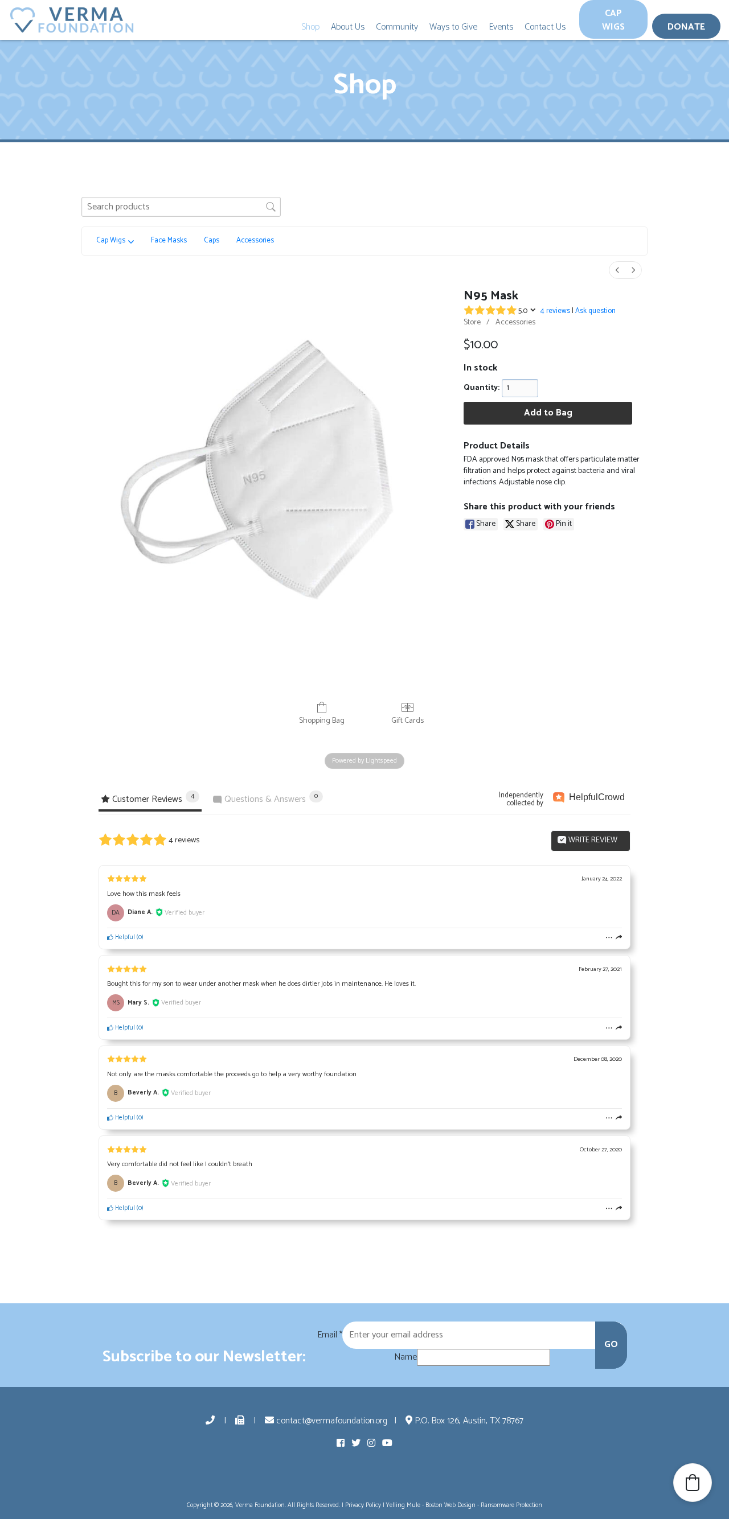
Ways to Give (453, 27)
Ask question (595, 311)
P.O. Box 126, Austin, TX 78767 (467, 1421)
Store (472, 322)
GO (611, 1344)
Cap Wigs (613, 20)
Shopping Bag (322, 720)
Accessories (515, 322)
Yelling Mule (403, 1505)
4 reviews (555, 311)
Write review (592, 840)
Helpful (124, 937)
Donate (686, 27)
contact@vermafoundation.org (330, 1421)
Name (405, 1357)
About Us (347, 27)
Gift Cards (407, 720)
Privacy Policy (363, 1505)
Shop (310, 27)
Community (397, 27)
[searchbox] (181, 207)
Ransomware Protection (511, 1505)
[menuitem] (617, 270)
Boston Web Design (450, 1505)
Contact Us (545, 27)
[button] (692, 1482)
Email (329, 1335)
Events (501, 27)
